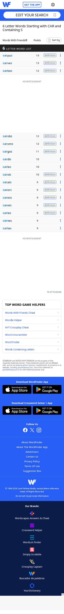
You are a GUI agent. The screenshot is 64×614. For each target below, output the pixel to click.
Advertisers (32, 451)
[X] (32, 430)
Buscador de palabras (32, 578)
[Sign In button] (53, 5)
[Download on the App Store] (17, 390)
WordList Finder (32, 542)
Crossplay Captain (32, 566)
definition (50, 55)
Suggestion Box (32, 471)
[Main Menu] (60, 5)
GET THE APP (32, 4)
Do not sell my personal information (32, 496)
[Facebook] (25, 430)
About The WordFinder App (32, 447)
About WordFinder (32, 442)
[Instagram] (39, 430)
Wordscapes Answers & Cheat (32, 518)
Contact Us (32, 456)
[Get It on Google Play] (47, 390)
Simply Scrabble (32, 554)
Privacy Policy (32, 461)
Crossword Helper (32, 530)
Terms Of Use (32, 466)
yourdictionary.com (25, 367)
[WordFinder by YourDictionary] (7, 4)
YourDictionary (32, 590)
